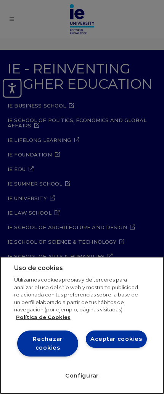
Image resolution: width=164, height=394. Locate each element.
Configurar (82, 375)
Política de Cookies (43, 317)
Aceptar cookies (116, 338)
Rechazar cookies (48, 343)
